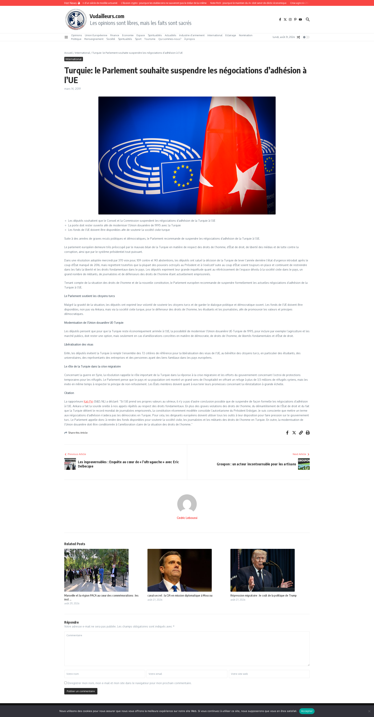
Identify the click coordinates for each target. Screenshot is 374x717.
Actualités (170, 35)
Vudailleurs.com (107, 16)
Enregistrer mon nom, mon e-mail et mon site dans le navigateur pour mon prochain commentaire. (130, 683)
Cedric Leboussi (187, 518)
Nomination (245, 35)
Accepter (307, 711)
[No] (369, 711)
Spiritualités (155, 35)
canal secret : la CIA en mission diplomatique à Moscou (179, 595)
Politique (76, 38)
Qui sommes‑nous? (169, 38)
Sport (138, 38)
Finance (114, 35)
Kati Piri (88, 401)
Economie (128, 35)
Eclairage (230, 35)
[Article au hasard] (298, 37)
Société (110, 38)
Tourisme (149, 38)
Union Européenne (96, 35)
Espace (141, 35)
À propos (189, 38)
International (214, 35)
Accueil (68, 52)
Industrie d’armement (192, 35)
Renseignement (93, 38)
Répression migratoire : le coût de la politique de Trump (263, 595)
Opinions (76, 35)
